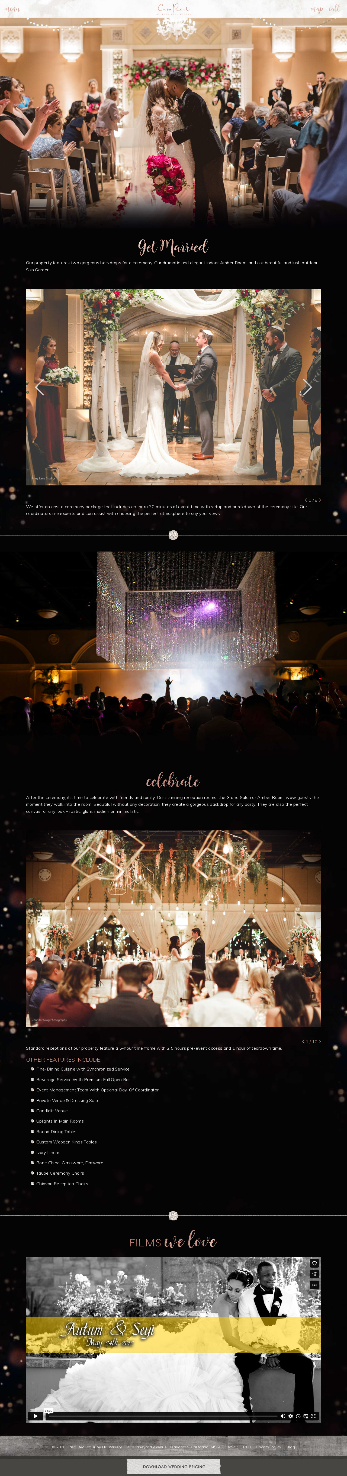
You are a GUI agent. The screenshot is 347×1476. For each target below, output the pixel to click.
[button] (39, 387)
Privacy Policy (268, 1447)
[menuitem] (12, 9)
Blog (291, 1447)
